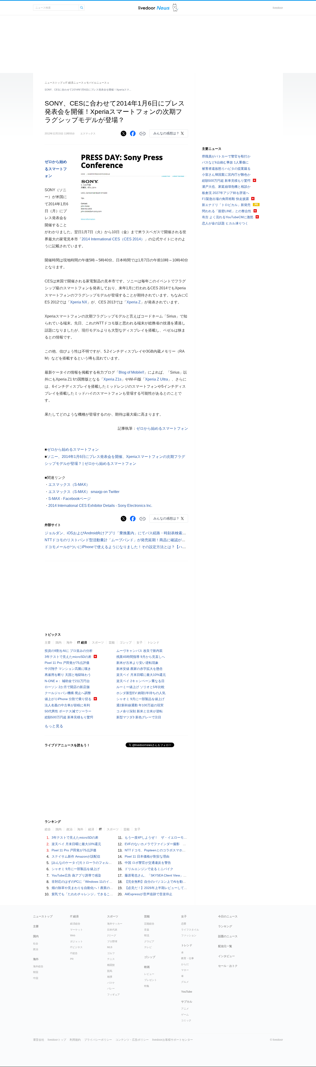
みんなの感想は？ (166, 133)
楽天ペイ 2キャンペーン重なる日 (140, 681)
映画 (147, 967)
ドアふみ (175, 8)
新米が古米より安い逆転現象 (137, 663)
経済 (91, 829)
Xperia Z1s (112, 379)
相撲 (109, 976)
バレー (111, 988)
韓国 (35, 972)
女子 (139, 642)
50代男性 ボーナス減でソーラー (68, 711)
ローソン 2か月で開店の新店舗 (67, 687)
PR (72, 959)
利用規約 (75, 1039)
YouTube (186, 991)
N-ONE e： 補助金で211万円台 (67, 681)
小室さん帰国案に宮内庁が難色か (226, 174)
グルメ (185, 981)
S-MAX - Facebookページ (69, 499)
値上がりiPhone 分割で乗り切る (68, 699)
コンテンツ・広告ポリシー (132, 1039)
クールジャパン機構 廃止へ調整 (68, 693)
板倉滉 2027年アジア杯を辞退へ (225, 193)
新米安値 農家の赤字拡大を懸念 (139, 669)
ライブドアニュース (154, 8)
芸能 (112, 642)
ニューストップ (53, 82)
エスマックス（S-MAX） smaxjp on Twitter (83, 492)
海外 (69, 642)
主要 (48, 642)
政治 (69, 829)
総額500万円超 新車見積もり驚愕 (69, 717)
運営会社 (38, 1039)
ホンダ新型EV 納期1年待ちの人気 (140, 693)
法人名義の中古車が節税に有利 (67, 705)
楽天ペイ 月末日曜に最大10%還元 (141, 675)
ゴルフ (111, 953)
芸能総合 (149, 923)
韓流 (146, 935)
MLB (109, 947)
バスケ (111, 982)
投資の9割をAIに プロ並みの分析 (69, 651)
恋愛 (183, 923)
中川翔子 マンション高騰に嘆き (68, 669)
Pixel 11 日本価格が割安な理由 (147, 856)
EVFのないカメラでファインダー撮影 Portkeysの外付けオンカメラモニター (181, 844)
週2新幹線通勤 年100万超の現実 (140, 705)
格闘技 (111, 965)
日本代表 (112, 929)
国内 (59, 642)
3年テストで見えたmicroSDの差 (68, 657)
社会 (35, 943)
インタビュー (226, 956)
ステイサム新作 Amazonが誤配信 (76, 856)
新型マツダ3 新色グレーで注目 (138, 717)
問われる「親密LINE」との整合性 (226, 211)
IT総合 (73, 953)
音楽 (146, 929)
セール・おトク (228, 965)
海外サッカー (114, 923)
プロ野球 (112, 941)
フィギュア (113, 994)
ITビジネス (76, 947)
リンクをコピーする (142, 133)
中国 (35, 978)
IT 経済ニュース (74, 82)
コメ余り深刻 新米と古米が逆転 (139, 711)
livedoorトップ (57, 1039)
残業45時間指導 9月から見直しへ (140, 657)
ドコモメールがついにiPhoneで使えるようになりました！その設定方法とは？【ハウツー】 (121, 547)
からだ (185, 964)
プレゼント (150, 980)
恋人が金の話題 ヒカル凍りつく (225, 223)
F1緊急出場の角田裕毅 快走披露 (225, 199)
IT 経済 (82, 642)
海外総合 (38, 966)
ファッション (188, 935)
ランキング (225, 926)
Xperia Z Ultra (156, 379)
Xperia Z (134, 302)
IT (100, 829)
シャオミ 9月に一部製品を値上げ (140, 699)
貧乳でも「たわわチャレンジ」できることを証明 (87, 894)
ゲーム (185, 1014)
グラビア (149, 941)
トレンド (153, 642)
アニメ (185, 1008)
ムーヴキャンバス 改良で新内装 (139, 651)
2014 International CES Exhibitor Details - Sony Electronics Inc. (100, 506)
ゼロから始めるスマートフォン (56, 169)
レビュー (149, 974)
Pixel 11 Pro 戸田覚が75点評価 (67, 663)
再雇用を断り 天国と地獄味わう (68, 675)
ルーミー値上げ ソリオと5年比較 (140, 687)
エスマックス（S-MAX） (69, 485)
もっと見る (54, 726)
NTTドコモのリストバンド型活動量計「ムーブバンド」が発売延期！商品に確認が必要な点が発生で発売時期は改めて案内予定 (150, 540)
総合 (48, 829)
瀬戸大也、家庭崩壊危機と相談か (226, 186)
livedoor (278, 7)
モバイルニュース (96, 82)
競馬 (109, 971)
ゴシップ (126, 642)
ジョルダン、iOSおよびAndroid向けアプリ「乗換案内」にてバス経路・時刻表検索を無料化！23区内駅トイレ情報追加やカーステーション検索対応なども (173, 533)
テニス (111, 959)
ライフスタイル (190, 929)
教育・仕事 (187, 958)
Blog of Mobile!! (131, 372)
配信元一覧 (225, 946)
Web (72, 935)
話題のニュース (228, 936)
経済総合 (75, 923)
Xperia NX (78, 302)
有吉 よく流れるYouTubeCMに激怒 (227, 217)
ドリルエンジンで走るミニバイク (149, 869)
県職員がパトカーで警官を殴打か (226, 156)
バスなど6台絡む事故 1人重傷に (225, 162)
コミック (186, 1020)
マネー (185, 970)
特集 (146, 986)
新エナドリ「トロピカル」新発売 (226, 205)
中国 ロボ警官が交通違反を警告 (148, 862)
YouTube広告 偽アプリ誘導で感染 (76, 875)
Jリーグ (111, 935)
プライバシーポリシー (98, 1039)
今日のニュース (228, 916)
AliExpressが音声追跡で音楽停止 (148, 894)
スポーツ (98, 642)
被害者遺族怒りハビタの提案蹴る (226, 168)
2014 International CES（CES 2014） (113, 239)
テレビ (148, 947)
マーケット (76, 929)
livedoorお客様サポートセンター (172, 1039)
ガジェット (76, 941)
